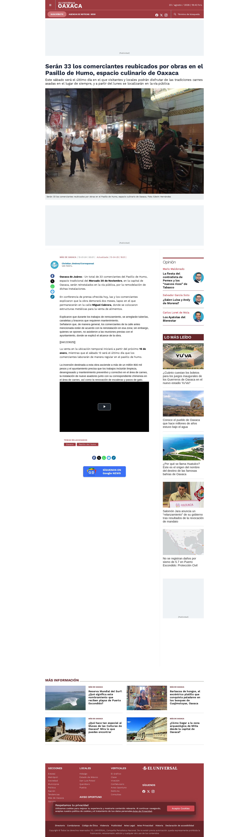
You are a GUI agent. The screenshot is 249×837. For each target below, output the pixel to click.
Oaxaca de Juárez (71, 276)
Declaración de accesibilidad (179, 825)
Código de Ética (90, 825)
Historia (159, 825)
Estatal (51, 774)
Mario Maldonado (173, 268)
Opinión (169, 262)
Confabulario (117, 784)
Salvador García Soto (176, 295)
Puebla (83, 787)
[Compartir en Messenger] (52, 291)
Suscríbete (57, 14)
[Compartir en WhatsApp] (52, 286)
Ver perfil (67, 266)
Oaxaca (69, 444)
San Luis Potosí (87, 780)
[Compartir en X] (52, 281)
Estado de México (89, 777)
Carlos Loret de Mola (176, 312)
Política (52, 787)
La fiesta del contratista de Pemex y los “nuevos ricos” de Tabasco (175, 280)
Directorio (60, 825)
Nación (51, 791)
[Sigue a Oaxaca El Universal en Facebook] (157, 15)
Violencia (104, 825)
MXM (93, 14)
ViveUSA (115, 780)
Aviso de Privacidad (142, 811)
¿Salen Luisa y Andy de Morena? (176, 301)
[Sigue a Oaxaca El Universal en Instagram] (167, 15)
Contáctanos (73, 825)
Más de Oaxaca (68, 257)
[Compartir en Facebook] (52, 276)
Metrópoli (53, 777)
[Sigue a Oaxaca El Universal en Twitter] (162, 15)
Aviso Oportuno (119, 787)
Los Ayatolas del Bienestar (174, 318)
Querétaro (85, 784)
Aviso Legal (129, 825)
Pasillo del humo (87, 444)
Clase (114, 777)
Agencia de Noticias (79, 14)
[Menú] (50, 5)
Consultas (116, 794)
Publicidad (116, 825)
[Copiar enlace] (52, 297)
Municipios (53, 784)
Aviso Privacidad (145, 825)
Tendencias (54, 794)
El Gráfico (116, 774)
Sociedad (53, 780)
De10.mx (115, 791)
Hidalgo (83, 774)
